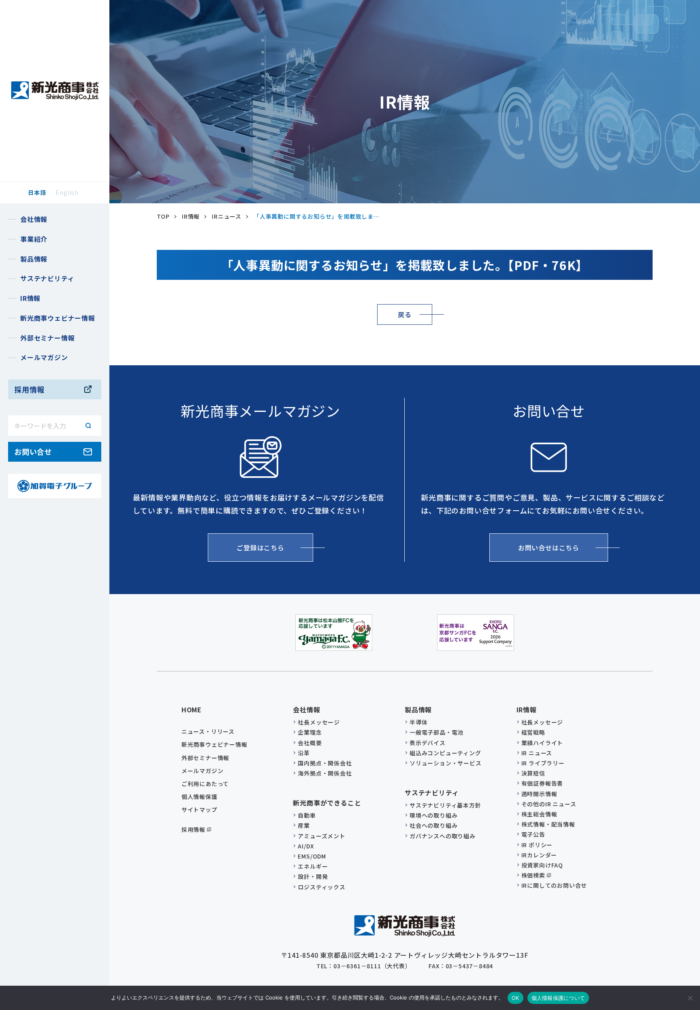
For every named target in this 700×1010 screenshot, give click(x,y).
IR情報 (191, 216)
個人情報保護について (558, 998)
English (67, 192)
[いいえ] (690, 998)
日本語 (37, 192)
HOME (191, 709)
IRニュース (226, 216)
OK (515, 998)
